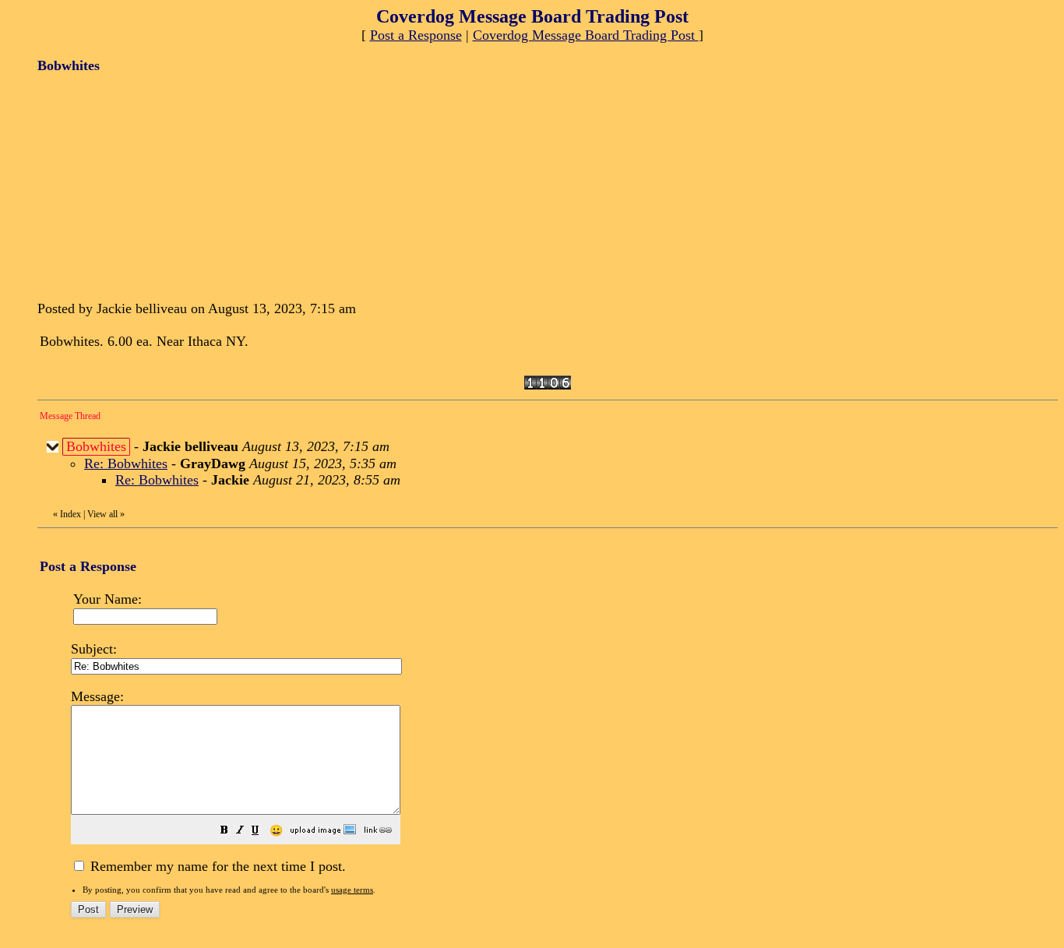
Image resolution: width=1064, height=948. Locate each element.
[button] (224, 831)
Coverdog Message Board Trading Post (586, 35)
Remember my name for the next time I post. (216, 866)
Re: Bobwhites (125, 463)
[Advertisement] (154, 185)
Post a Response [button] (416, 35)
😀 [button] (276, 831)
